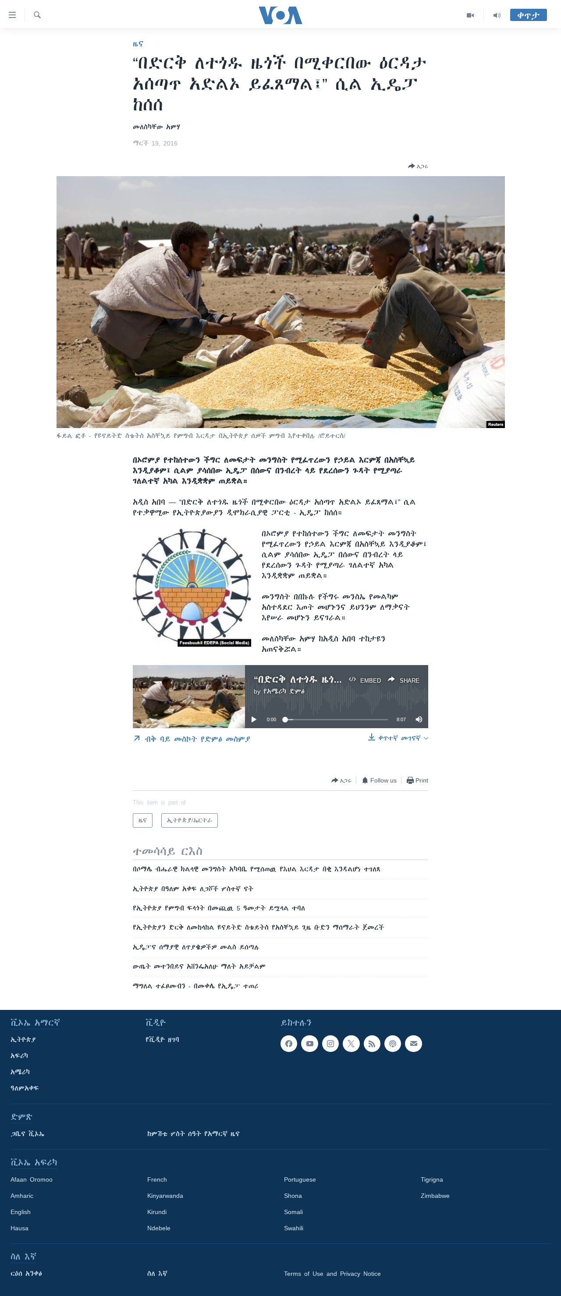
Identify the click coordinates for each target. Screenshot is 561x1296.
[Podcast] (392, 1043)
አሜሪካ (20, 1072)
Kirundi (157, 1212)
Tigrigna (432, 1179)
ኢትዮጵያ (23, 1040)
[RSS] (372, 1043)
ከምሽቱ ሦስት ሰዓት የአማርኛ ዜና (193, 1134)
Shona (293, 1196)
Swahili (293, 1228)
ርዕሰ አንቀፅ (26, 1274)
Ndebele (158, 1228)
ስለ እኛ (157, 1274)
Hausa (19, 1228)
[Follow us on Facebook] (288, 1043)
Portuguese (300, 1179)
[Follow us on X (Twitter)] (351, 1043)
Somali (293, 1212)
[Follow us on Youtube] (309, 1043)
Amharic (22, 1196)
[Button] (418, 166)
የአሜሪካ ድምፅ (284, 691)
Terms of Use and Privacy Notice (332, 1274)
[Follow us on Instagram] (330, 1043)
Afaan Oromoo (32, 1179)
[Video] (470, 15)
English (21, 1212)
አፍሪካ (19, 1056)
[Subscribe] (413, 1043)
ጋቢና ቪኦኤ (27, 1134)
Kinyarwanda (165, 1196)
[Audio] (497, 15)
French (157, 1179)
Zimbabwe (435, 1196)
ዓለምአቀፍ (25, 1088)
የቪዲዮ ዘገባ (162, 1040)
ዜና (138, 43)
